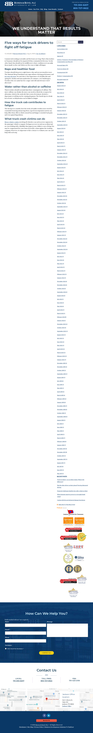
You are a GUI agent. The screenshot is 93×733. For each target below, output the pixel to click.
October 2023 (60, 203)
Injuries (59, 56)
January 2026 (60, 110)
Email (7, 629)
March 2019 (60, 395)
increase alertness (10, 76)
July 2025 (59, 132)
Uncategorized (61, 72)
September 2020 (61, 331)
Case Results (52, 9)
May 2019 (59, 388)
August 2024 (60, 167)
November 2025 (61, 117)
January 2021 (60, 320)
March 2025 (60, 146)
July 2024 (59, 171)
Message (50, 622)
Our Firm (36, 9)
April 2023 (60, 224)
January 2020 (60, 359)
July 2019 (59, 381)
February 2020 (61, 356)
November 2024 (61, 157)
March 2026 (60, 103)
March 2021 (60, 313)
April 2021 (60, 310)
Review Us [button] (46, 720)
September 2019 (61, 374)
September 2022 (61, 249)
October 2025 (60, 121)
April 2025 (60, 142)
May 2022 (59, 263)
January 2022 (60, 278)
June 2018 (59, 427)
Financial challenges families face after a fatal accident (72, 491)
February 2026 (61, 107)
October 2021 (60, 288)
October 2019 (60, 370)
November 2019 (61, 367)
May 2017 (59, 473)
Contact (60, 9)
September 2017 (61, 459)
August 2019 (60, 377)
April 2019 (60, 391)
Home (30, 9)
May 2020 (59, 345)
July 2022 (59, 256)
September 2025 (61, 125)
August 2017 (60, 463)
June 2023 (59, 217)
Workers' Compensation (64, 76)
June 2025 (59, 135)
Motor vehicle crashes (12, 122)
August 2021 (60, 295)
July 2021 (59, 299)
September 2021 (61, 292)
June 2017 (59, 470)
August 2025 (60, 128)
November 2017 (61, 452)
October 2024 (60, 160)
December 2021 (61, 281)
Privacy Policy (38, 727)
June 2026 (59, 93)
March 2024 (60, 185)
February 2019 (61, 399)
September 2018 (61, 416)
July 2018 (59, 423)
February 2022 (61, 274)
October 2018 (60, 413)
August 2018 (60, 420)
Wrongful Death (61, 79)
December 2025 (61, 114)
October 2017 (60, 455)
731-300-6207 (81, 5)
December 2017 (61, 448)
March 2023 (60, 228)
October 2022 (60, 246)
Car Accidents (40, 53)
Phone (7, 637)
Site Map (30, 727)
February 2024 (61, 189)
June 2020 (59, 342)
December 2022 (61, 238)
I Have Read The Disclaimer (15, 648)
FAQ (41, 9)
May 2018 (59, 431)
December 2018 (61, 406)
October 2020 (60, 327)
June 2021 (59, 302)
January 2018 (60, 445)
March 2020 (60, 352)
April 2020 (60, 349)
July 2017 (59, 466)
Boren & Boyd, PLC (19, 53)
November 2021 (61, 285)
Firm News (60, 52)
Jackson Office (66, 706)
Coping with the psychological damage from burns (71, 500)
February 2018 (61, 441)
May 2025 (59, 139)
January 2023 (60, 235)
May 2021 (59, 306)
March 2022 (60, 270)
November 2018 (61, 409)
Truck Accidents (61, 69)
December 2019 (61, 363)
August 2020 (60, 335)
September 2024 (61, 164)
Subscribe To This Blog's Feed (67, 504)
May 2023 (59, 221)
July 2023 (59, 213)
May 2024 (59, 178)
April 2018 (60, 434)
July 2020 (59, 338)
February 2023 (61, 231)
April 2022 (60, 267)
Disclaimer (8, 645)
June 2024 (59, 174)
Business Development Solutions (55, 727)
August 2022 (60, 253)
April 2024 (60, 181)
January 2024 (60, 192)
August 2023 (60, 210)
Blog (45, 9)
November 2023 (61, 199)
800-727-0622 (80, 8)
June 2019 (59, 384)
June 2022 (59, 260)
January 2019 (60, 402)
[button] (91, 723)
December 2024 (61, 153)
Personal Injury (61, 65)
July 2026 (59, 89)
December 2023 (61, 196)
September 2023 (61, 206)
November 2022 (61, 242)
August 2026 (60, 85)
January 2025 (60, 149)
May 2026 (59, 96)
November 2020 (61, 324)
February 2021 (61, 317)
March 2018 (60, 438)
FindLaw (71, 727)
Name (7, 622)
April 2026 (60, 100)
